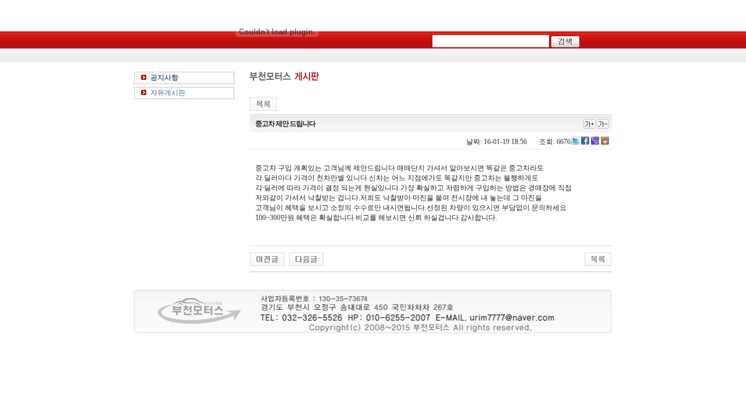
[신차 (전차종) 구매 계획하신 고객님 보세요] (267, 258)
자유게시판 (167, 93)
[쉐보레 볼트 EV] (306, 258)
